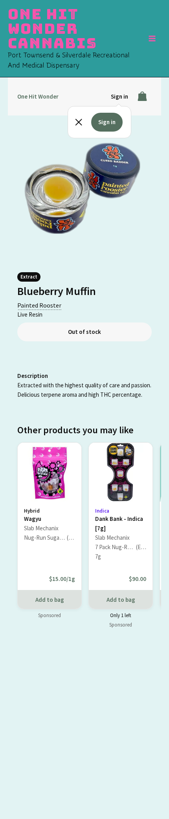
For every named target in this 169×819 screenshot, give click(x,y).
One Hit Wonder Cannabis (52, 28)
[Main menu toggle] (152, 38)
